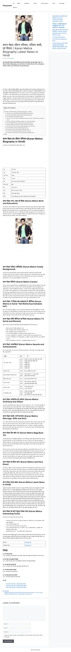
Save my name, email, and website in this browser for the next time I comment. (23, 636)
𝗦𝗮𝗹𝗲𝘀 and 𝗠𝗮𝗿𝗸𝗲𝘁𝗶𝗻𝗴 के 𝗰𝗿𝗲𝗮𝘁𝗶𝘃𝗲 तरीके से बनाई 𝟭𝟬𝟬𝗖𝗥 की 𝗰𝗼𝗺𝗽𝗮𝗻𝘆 (59, 25)
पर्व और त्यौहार (61, 3)
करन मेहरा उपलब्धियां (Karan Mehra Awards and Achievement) (20, 122)
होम (13, 3)
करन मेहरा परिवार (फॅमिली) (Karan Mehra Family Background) (19, 115)
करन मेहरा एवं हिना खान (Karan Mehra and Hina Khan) (18, 129)
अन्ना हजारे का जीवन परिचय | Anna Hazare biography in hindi (59, 38)
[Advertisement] (24, 78)
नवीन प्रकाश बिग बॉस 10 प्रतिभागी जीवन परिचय (16, 587)
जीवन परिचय (6, 591)
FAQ (6, 134)
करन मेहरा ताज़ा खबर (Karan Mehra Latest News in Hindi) (19, 130)
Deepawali (7, 5)
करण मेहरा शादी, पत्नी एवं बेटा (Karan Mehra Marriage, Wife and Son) (21, 126)
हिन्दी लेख (15, 7)
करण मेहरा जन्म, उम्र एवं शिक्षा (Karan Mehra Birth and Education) (20, 113)
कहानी (53, 3)
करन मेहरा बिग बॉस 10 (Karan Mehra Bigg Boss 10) (17, 127)
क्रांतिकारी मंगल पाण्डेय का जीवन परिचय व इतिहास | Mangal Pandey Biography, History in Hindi (23, 592)
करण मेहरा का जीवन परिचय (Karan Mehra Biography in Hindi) (18, 111)
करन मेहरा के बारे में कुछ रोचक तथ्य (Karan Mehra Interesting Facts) (20, 132)
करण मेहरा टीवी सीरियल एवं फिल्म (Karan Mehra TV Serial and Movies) (21, 121)
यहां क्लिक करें (28, 542)
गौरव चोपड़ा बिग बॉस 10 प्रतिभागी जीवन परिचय (16, 583)
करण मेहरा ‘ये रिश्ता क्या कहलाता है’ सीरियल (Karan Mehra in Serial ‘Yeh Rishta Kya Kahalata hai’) (25, 119)
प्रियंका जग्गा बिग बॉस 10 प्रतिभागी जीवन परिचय (16, 585)
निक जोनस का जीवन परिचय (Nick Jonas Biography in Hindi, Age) (17, 594)
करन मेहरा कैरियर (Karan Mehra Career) (15, 116)
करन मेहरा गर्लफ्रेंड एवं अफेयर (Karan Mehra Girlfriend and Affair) (20, 124)
